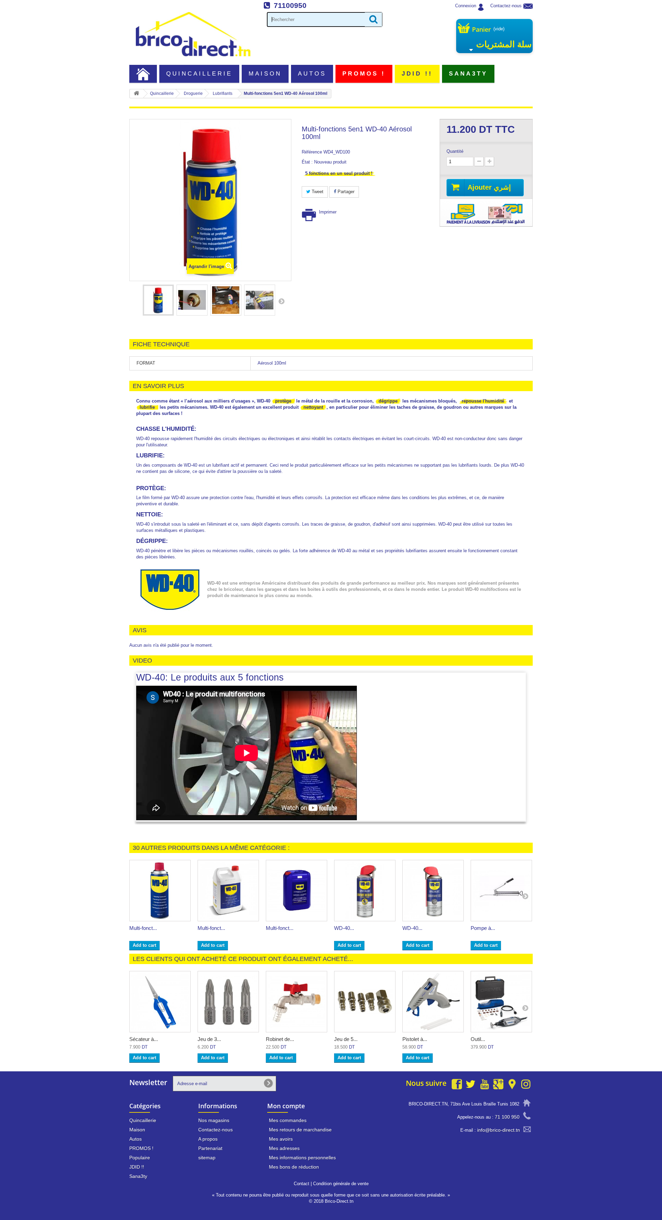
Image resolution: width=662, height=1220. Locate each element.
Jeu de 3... (209, 1039)
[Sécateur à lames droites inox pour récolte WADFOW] (160, 1001)
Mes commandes (288, 1120)
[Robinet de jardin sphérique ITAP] (296, 1001)
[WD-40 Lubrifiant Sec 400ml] (433, 890)
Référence (312, 152)
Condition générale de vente (341, 1183)
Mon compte (286, 1106)
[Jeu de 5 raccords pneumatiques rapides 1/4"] (364, 1001)
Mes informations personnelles (302, 1157)
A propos (208, 1139)
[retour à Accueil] (136, 93)
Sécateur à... (143, 1039)
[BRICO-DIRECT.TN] (193, 34)
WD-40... (344, 928)
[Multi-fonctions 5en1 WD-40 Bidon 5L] (228, 890)
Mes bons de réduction (294, 1167)
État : (307, 162)
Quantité (455, 151)
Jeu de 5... (346, 1039)
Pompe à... (483, 928)
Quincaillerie (199, 73)
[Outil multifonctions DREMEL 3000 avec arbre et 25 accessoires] (501, 1001)
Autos (312, 73)
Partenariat (210, 1148)
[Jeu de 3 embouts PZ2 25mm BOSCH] (228, 1001)
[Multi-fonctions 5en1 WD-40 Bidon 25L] (296, 890)
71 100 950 (507, 1117)
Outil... (478, 1039)
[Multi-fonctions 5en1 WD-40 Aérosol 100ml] (158, 300)
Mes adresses (284, 1148)
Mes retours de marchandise (300, 1129)
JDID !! (417, 73)
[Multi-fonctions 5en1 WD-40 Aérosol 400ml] (160, 890)
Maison (265, 73)
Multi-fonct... (143, 928)
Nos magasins (213, 1120)
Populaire (139, 1157)
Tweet (316, 191)
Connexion (465, 5)
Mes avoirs (281, 1139)
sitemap (206, 1157)
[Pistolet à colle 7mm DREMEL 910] (433, 1001)
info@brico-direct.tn (498, 1130)
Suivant (281, 301)
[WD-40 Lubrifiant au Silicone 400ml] (364, 890)
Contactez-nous (506, 5)
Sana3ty (468, 73)
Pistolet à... (414, 1039)
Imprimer (328, 212)
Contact (301, 1183)
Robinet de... (280, 1039)
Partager (345, 191)
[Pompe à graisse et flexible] (501, 890)
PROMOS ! (364, 73)
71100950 (290, 5)
